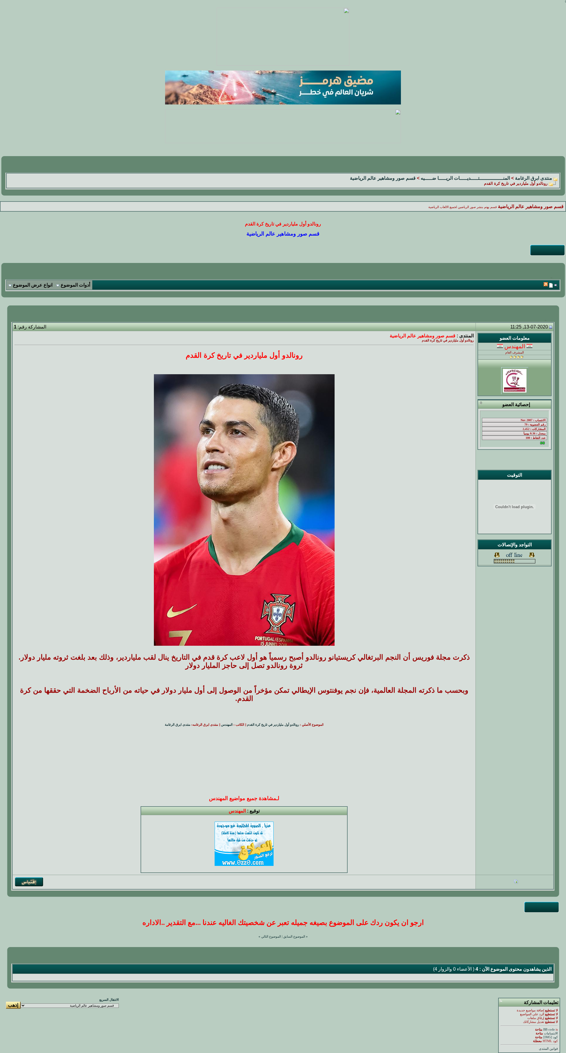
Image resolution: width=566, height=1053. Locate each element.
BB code (549, 1029)
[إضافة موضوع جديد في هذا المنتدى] (551, 285)
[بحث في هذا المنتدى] (555, 285)
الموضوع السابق (294, 936)
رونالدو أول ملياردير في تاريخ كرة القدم (273, 724)
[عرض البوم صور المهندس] (516, 882)
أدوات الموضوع (75, 284)
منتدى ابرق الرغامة (533, 178)
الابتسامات (551, 1033)
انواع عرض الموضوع (32, 284)
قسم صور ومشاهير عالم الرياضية (383, 178)
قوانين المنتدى (548, 1048)
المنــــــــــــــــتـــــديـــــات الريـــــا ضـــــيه (465, 178)
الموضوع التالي (271, 936)
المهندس (227, 724)
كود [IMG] (550, 1037)
